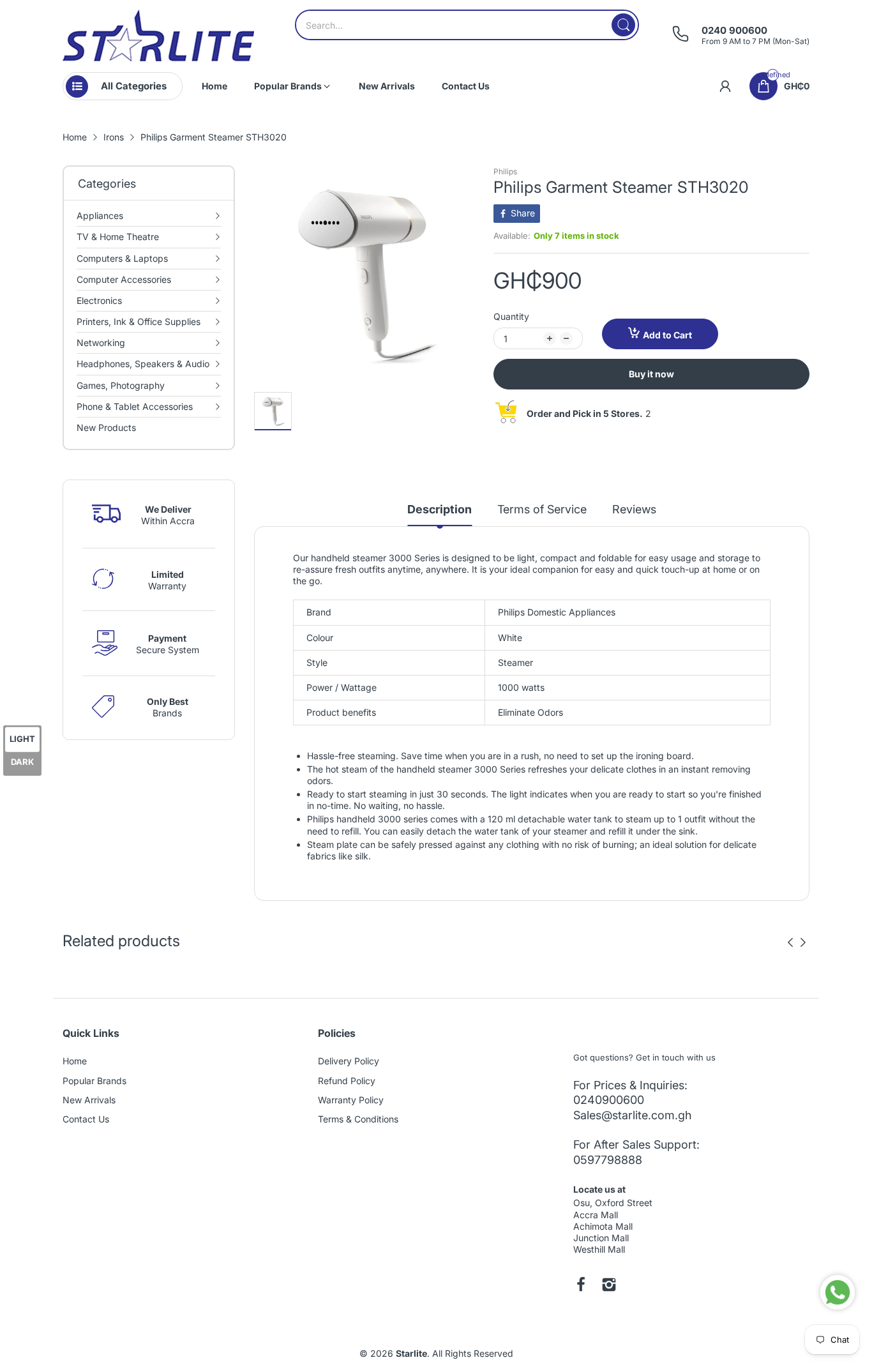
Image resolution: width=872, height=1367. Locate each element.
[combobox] (467, 25)
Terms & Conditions (358, 1119)
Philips (505, 171)
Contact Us (86, 1119)
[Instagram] (609, 1286)
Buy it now (651, 373)
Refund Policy (346, 1080)
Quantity (511, 316)
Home (75, 1060)
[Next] (790, 942)
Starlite (411, 1353)
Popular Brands (94, 1080)
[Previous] (803, 942)
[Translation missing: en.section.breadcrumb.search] (623, 24)
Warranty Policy (351, 1099)
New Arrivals (89, 1099)
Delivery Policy (348, 1060)
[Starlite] (158, 35)
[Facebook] (581, 1286)
